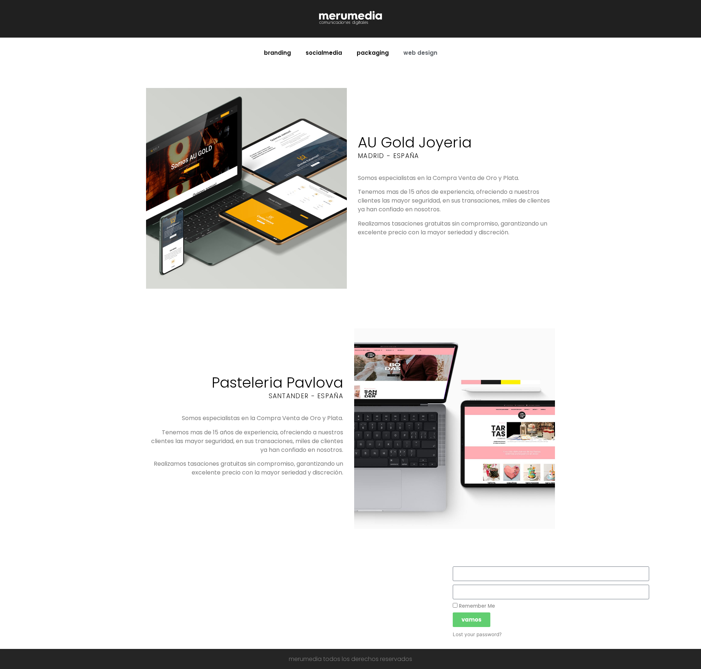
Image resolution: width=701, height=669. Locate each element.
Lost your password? (477, 634)
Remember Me (476, 606)
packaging (373, 53)
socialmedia (324, 53)
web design (420, 53)
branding (277, 53)
